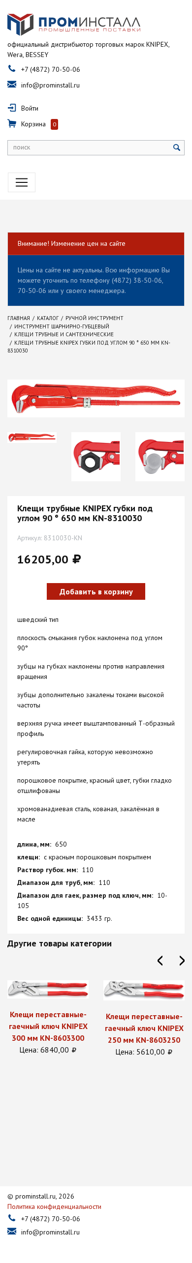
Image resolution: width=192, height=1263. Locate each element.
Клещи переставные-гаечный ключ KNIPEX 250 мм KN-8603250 (122, 1028)
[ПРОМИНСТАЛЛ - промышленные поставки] (73, 24)
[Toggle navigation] (21, 182)
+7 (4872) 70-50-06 (50, 69)
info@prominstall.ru (50, 85)
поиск (21, 147)
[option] (32, 437)
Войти (29, 108)
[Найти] (177, 147)
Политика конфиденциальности (54, 1206)
